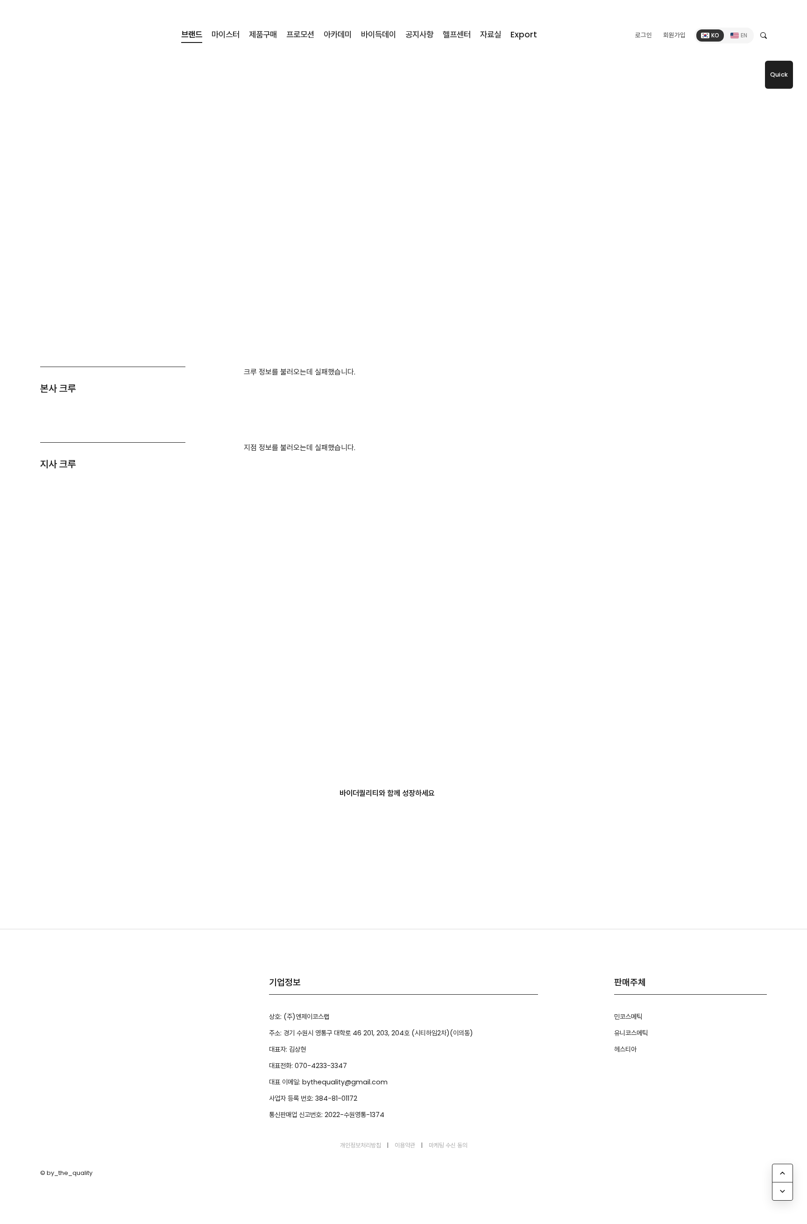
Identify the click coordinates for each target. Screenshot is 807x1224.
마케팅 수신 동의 (448, 1145)
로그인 (643, 35)
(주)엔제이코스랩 (84, 33)
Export (523, 34)
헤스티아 (625, 1049)
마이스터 (226, 34)
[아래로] (782, 1191)
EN (744, 35)
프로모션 (300, 34)
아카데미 (338, 34)
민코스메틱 (628, 1016)
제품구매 (263, 34)
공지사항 (419, 34)
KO (715, 35)
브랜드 (191, 34)
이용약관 (405, 1145)
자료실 (490, 34)
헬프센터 (457, 34)
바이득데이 (378, 34)
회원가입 (674, 35)
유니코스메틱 (631, 1033)
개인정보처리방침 (360, 1145)
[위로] (782, 1173)
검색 (763, 35)
